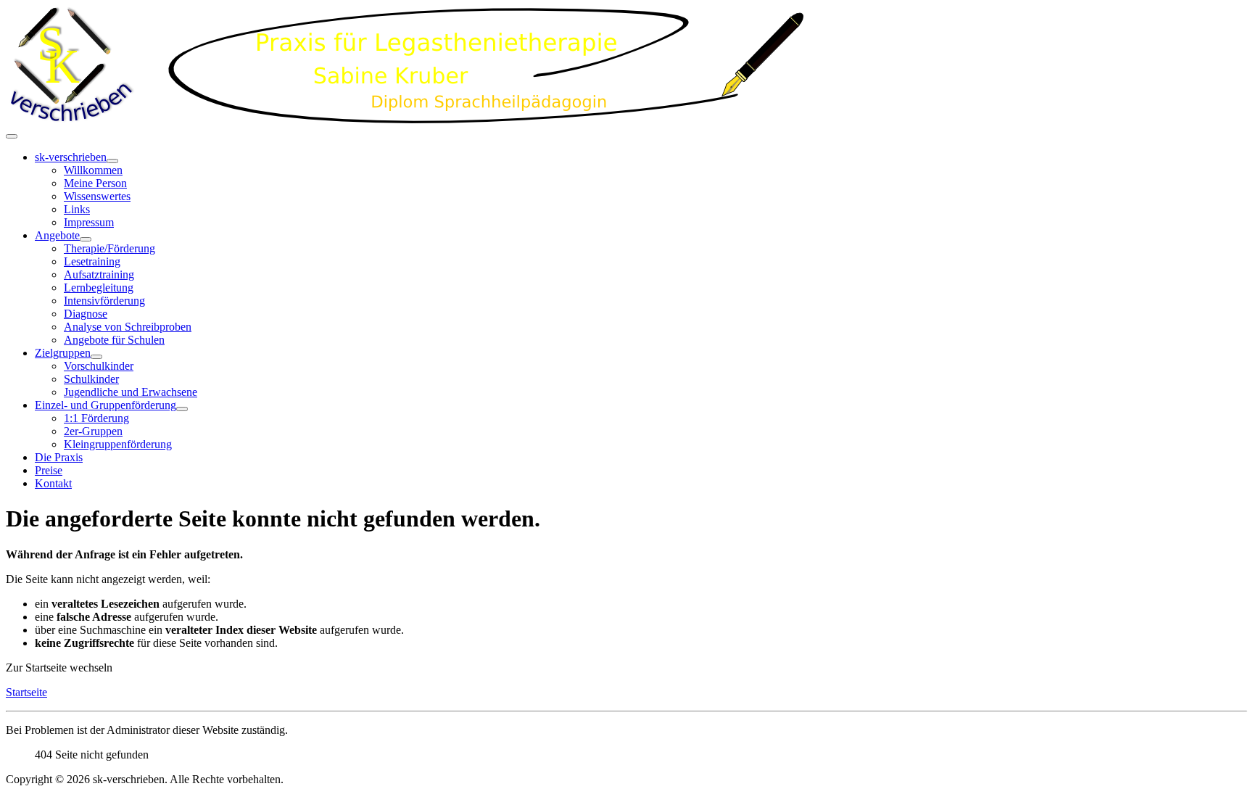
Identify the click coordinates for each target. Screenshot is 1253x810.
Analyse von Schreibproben (127, 327)
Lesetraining (92, 261)
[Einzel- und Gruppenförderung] (182, 409)
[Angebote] (85, 239)
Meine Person (95, 183)
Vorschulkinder (98, 366)
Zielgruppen (63, 353)
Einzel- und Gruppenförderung (105, 405)
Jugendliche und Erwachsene (130, 392)
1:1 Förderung (96, 418)
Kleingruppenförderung (118, 444)
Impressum (89, 222)
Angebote (57, 235)
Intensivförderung (104, 300)
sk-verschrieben (71, 157)
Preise (48, 470)
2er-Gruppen (93, 431)
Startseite (26, 692)
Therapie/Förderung (109, 248)
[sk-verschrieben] (112, 161)
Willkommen (93, 170)
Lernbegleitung (98, 287)
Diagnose (85, 313)
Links (77, 209)
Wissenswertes (97, 196)
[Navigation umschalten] (11, 136)
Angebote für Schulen (114, 340)
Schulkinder (91, 379)
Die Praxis (59, 457)
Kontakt (53, 483)
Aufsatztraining (99, 274)
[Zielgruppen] (96, 357)
